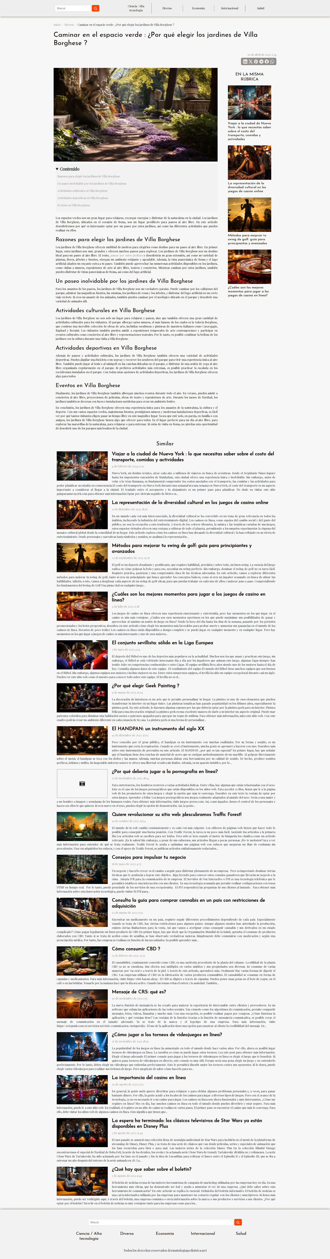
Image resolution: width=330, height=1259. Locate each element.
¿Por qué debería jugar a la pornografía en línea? (165, 771)
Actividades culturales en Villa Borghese (82, 191)
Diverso (167, 8)
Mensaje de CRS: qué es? (139, 992)
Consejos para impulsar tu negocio (149, 857)
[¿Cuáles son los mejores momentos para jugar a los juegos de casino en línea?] (249, 266)
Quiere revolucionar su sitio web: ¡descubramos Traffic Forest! (176, 814)
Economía (198, 8)
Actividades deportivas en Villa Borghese (82, 198)
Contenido (69, 169)
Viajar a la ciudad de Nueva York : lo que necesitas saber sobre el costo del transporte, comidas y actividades (249, 131)
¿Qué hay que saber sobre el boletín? (151, 1169)
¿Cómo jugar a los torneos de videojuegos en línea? (167, 1034)
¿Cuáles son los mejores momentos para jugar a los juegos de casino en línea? (248, 291)
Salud (260, 8)
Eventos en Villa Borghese (73, 205)
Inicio (57, 24)
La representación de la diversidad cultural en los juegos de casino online (247, 187)
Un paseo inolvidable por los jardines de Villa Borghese (91, 183)
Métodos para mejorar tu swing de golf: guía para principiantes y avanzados (247, 239)
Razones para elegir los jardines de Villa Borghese (88, 176)
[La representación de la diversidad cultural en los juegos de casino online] (249, 162)
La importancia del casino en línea (149, 1077)
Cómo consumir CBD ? (136, 949)
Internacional (229, 8)
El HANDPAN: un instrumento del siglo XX (158, 729)
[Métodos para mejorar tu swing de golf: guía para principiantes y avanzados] (249, 214)
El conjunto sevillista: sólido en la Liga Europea (162, 643)
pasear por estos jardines (126, 255)
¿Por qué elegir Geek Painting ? (145, 686)
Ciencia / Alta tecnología (136, 8)
